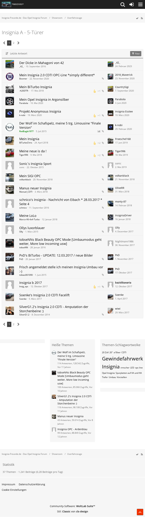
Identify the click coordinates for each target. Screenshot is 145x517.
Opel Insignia (108, 372)
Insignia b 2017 (30, 282)
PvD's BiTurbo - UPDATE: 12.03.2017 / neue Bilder (56, 255)
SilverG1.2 (24, 314)
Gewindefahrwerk (122, 358)
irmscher (125, 367)
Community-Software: (72, 506)
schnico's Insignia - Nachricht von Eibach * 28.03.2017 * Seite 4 (60, 202)
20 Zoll (105, 352)
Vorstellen (122, 377)
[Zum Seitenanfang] (140, 512)
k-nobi (22, 115)
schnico (23, 207)
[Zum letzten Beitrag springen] (110, 64)
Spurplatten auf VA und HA (129, 372)
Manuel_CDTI (25, 191)
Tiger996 (23, 154)
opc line (139, 367)
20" (111, 352)
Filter (137, 53)
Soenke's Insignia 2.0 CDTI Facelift (44, 295)
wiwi (117, 308)
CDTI (123, 352)
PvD (21, 259)
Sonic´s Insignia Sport (35, 164)
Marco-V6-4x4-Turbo (29, 219)
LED (132, 367)
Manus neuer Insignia (35, 188)
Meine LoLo (27, 215)
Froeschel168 (123, 139)
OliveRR (119, 188)
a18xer (117, 352)
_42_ (21, 66)
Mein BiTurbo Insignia (35, 87)
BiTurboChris (25, 142)
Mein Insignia (29, 139)
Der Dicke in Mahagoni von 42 (41, 63)
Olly (21, 231)
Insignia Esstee (124, 111)
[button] (122, 4)
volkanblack (25, 179)
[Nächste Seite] (18, 43)
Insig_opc (23, 286)
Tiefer (105, 377)
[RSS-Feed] (141, 18)
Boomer (23, 78)
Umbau (112, 377)
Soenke (23, 298)
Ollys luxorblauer (32, 228)
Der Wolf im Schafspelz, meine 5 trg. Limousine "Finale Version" (60, 125)
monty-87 (120, 201)
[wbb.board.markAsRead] (137, 18)
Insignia (111, 366)
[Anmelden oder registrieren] (131, 4)
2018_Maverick (123, 74)
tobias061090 (26, 274)
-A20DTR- (24, 90)
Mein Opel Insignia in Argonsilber (44, 99)
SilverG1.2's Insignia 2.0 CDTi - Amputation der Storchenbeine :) (53, 309)
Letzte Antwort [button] (18, 53)
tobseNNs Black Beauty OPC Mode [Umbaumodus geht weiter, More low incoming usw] (60, 241)
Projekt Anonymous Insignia (40, 111)
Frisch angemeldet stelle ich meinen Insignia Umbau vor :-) (61, 269)
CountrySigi (122, 87)
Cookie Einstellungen (14, 489)
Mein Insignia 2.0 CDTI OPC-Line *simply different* (57, 75)
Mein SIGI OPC (30, 176)
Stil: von (72, 511)
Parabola (23, 103)
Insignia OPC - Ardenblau (72, 429)
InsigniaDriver (123, 215)
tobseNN (23, 247)
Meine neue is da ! (33, 151)
